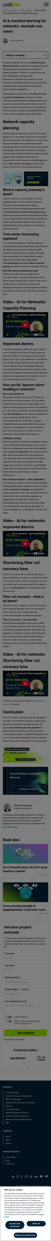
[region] (25, 1213)
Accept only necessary (15, 1225)
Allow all (36, 1224)
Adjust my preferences (25, 1235)
